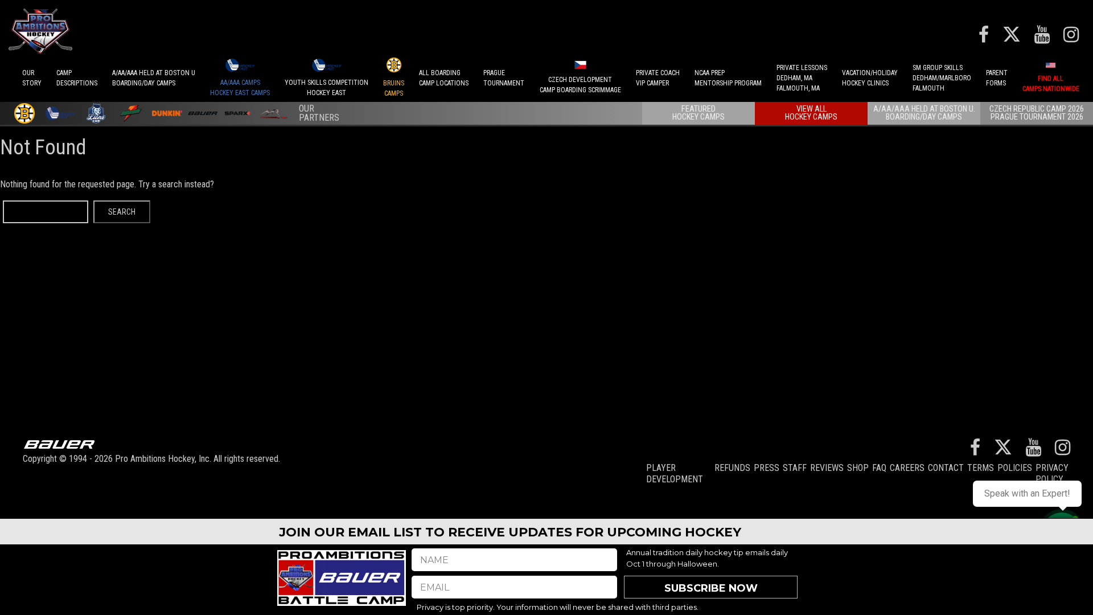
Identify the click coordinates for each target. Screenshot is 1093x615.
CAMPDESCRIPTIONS (76, 78)
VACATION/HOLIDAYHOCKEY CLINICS (870, 78)
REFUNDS (732, 467)
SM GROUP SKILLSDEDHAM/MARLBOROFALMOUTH (942, 78)
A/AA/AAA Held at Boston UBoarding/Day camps (153, 78)
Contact (946, 467)
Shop (858, 467)
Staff (795, 467)
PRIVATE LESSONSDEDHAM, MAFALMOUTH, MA (801, 78)
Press (766, 467)
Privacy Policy (1052, 473)
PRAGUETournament (503, 78)
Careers (907, 467)
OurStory (32, 78)
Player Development (674, 473)
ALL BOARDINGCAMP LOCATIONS (444, 78)
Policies (1014, 467)
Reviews (827, 467)
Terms (980, 467)
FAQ (879, 467)
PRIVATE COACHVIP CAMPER (658, 78)
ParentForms (997, 78)
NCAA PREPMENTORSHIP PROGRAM (728, 78)
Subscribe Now (711, 588)
